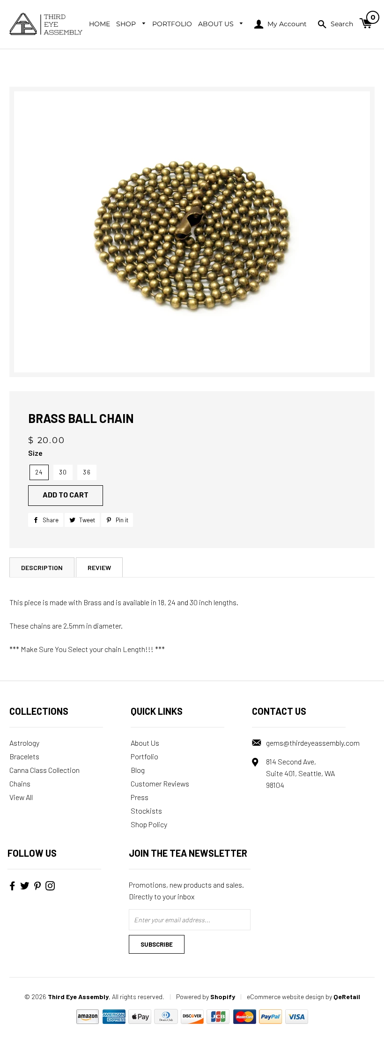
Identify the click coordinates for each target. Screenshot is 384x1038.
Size (35, 452)
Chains (19, 783)
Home (99, 24)
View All (21, 797)
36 (87, 472)
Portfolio (172, 24)
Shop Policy (149, 824)
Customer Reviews (160, 783)
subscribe (156, 944)
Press (139, 797)
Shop (127, 24)
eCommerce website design (285, 997)
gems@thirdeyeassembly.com (313, 742)
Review (99, 567)
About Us (217, 24)
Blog (138, 769)
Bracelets (24, 756)
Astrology (24, 742)
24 (39, 472)
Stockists (146, 810)
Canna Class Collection (44, 769)
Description (42, 567)
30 (63, 472)
